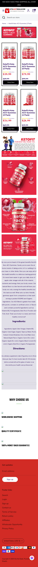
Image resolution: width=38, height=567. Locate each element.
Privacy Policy (8, 528)
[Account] (28, 10)
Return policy (7, 516)
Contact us (6, 507)
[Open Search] (3, 17)
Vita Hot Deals (18, 559)
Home (4, 23)
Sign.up (5, 503)
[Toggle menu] (2, 10)
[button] (32, 558)
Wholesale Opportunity (12, 524)
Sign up (10, 479)
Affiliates (6, 520)
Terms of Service (9, 512)
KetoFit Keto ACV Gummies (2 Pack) (20, 23)
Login (4, 499)
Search (5, 495)
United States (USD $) (12, 541)
